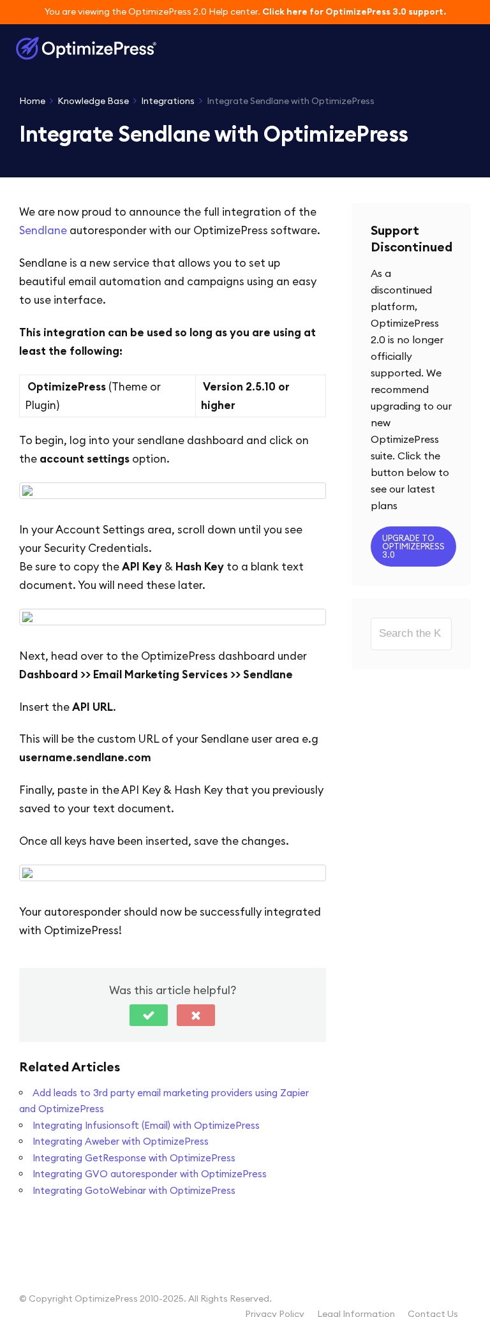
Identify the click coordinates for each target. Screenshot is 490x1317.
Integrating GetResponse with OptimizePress (134, 1158)
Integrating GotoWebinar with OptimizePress (134, 1190)
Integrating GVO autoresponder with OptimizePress (150, 1174)
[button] (149, 1015)
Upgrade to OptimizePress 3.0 (413, 546)
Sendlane (43, 230)
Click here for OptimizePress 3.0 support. (354, 11)
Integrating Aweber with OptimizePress (121, 1141)
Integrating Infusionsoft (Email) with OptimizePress (146, 1125)
